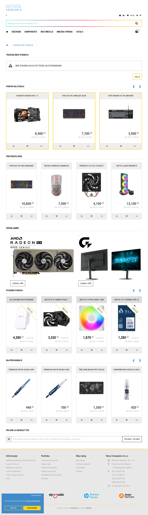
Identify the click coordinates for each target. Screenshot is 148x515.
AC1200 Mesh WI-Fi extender (21, 300)
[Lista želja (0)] (128, 15)
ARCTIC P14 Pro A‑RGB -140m (91, 300)
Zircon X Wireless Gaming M (56, 166)
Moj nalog (80, 460)
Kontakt (44, 478)
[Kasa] (140, 15)
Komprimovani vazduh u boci (126, 369)
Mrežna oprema (65, 31)
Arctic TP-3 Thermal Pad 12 (126, 300)
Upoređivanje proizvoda (51, 475)
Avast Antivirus (12, 464)
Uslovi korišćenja (13, 471)
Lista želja (80, 468)
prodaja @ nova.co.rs (121, 486)
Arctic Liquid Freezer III (126, 166)
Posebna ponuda (48, 471)
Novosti (79, 471)
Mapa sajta (46, 464)
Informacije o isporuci (15, 475)
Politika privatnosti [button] (32, 501)
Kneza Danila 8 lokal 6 (121, 464)
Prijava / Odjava (132, 439)
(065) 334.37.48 (118, 478)
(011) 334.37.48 (118, 471)
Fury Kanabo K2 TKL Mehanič (120, 96)
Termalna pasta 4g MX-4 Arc (21, 369)
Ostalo (79, 31)
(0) (133, 15)
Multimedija (47, 31)
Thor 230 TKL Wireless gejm (74, 96)
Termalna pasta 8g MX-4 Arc (56, 369)
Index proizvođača (49, 468)
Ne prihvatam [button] (36, 495)
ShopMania (74, 508)
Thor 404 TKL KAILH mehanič (21, 166)
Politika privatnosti (14, 468)
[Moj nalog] (124, 15)
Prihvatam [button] (32, 508)
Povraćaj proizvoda (49, 460)
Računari (16, 31)
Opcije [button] (13, 508)
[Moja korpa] (137, 15)
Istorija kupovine (83, 464)
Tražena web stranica (23, 45)
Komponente (31, 31)
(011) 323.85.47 (118, 475)
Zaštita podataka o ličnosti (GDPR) (21, 460)
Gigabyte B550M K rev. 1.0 (27, 96)
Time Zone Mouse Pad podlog (91, 369)
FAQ (8, 478)
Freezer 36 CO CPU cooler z (91, 166)
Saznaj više (17, 283)
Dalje (137, 77)
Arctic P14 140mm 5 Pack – (57, 300)
